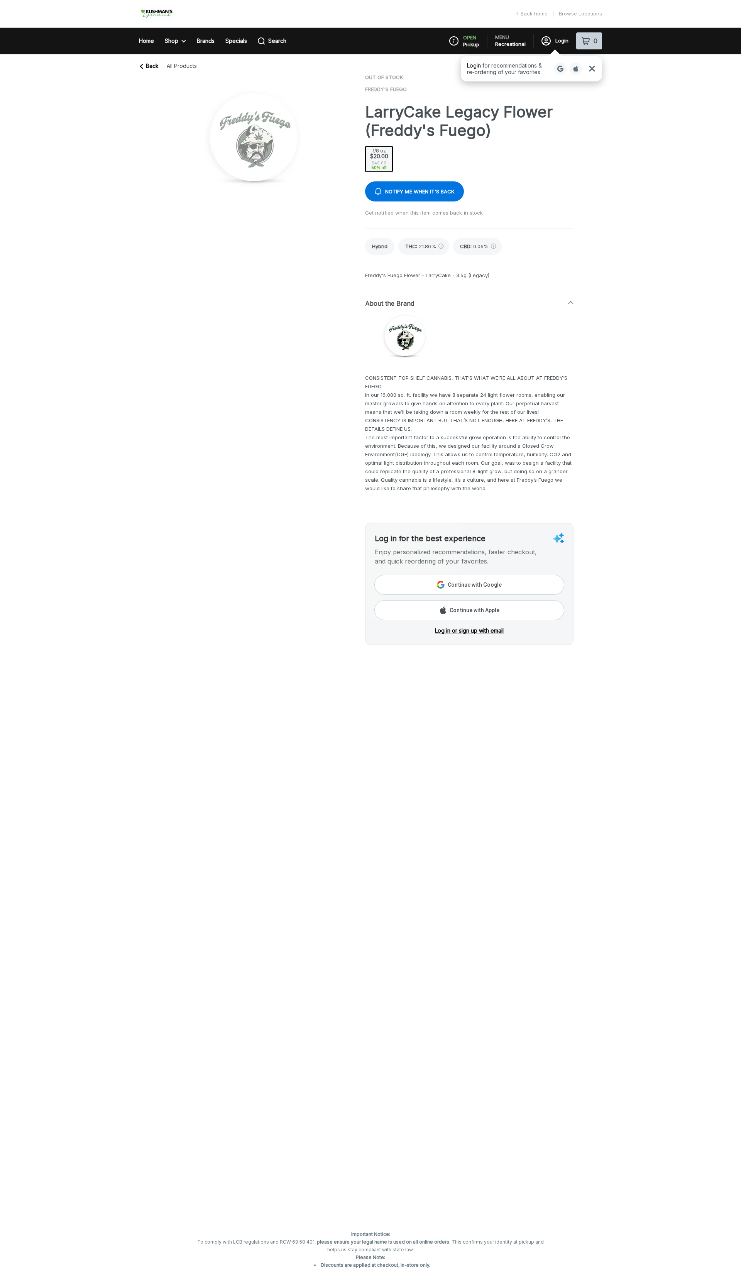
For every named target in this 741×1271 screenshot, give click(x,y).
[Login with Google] (560, 69)
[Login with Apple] (576, 69)
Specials (236, 40)
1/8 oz (379, 159)
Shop (171, 40)
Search (277, 40)
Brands (206, 40)
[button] (531, 68)
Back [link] (152, 66)
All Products (182, 66)
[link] (379, 246)
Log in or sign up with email (469, 630)
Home (146, 40)
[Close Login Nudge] (592, 69)
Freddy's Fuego (386, 89)
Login (561, 40)
